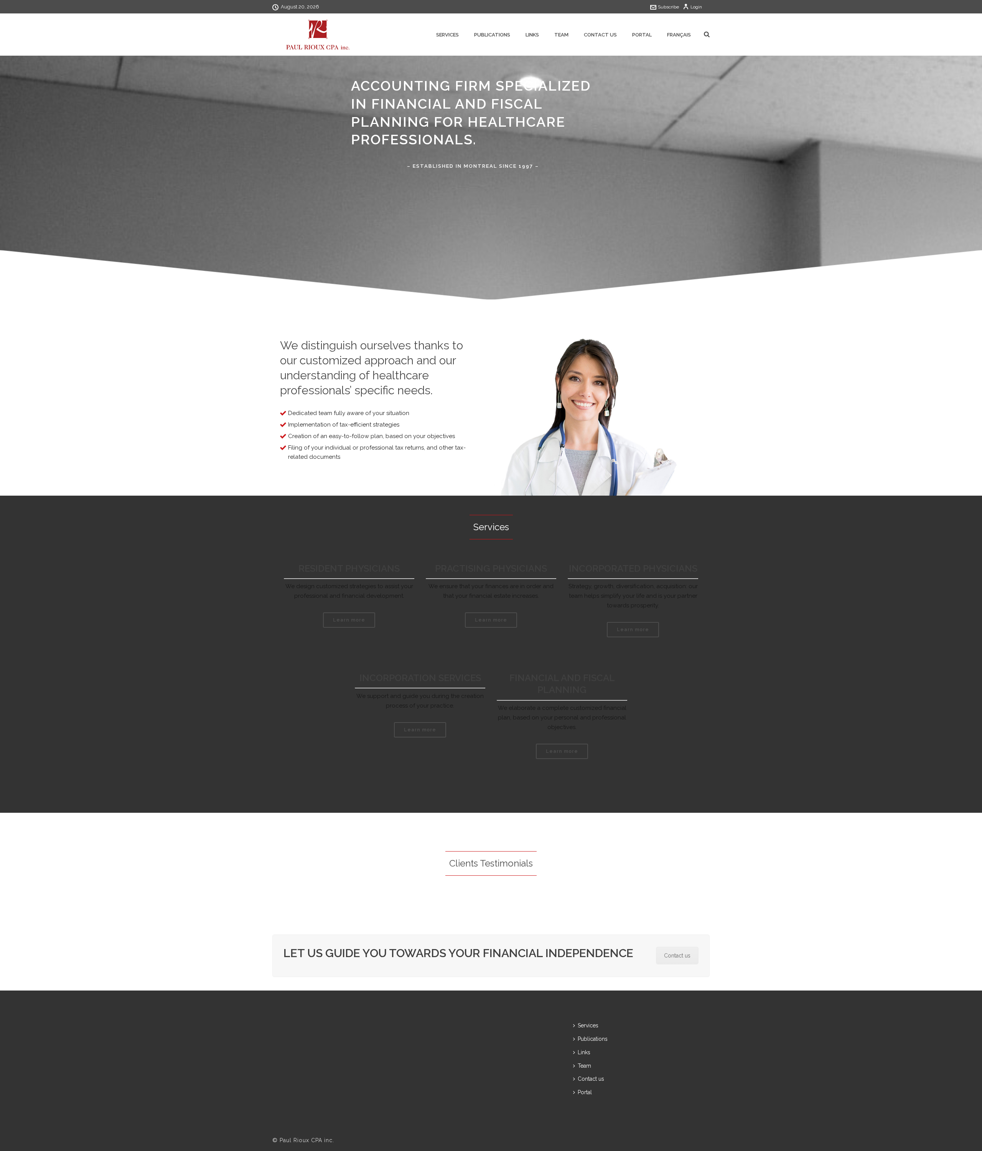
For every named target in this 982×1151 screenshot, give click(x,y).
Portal (642, 35)
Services (447, 35)
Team (561, 35)
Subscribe (668, 7)
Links (532, 35)
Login (696, 7)
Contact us (600, 35)
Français (679, 35)
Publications (492, 35)
